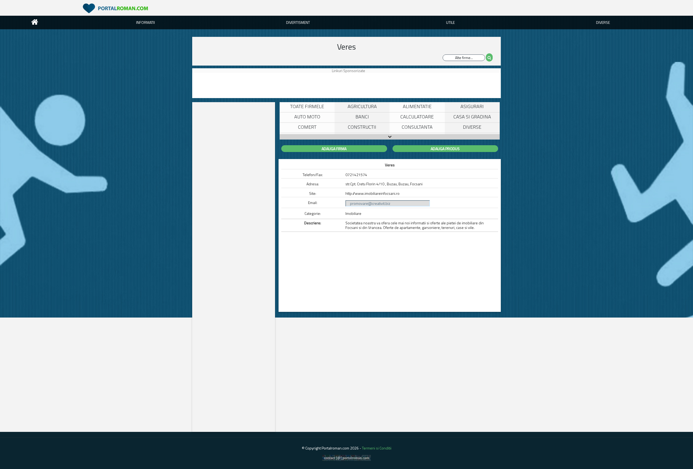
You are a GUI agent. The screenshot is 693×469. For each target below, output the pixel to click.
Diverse (472, 127)
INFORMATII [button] (145, 22)
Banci (362, 116)
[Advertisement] (218, 85)
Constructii (362, 127)
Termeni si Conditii (376, 448)
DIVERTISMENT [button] (298, 22)
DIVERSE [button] (603, 22)
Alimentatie (417, 106)
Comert (307, 127)
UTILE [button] (450, 22)
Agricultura (362, 106)
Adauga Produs (445, 148)
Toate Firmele (307, 106)
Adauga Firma (334, 148)
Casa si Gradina (472, 116)
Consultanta (417, 127)
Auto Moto (307, 116)
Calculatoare (417, 116)
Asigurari (472, 106)
